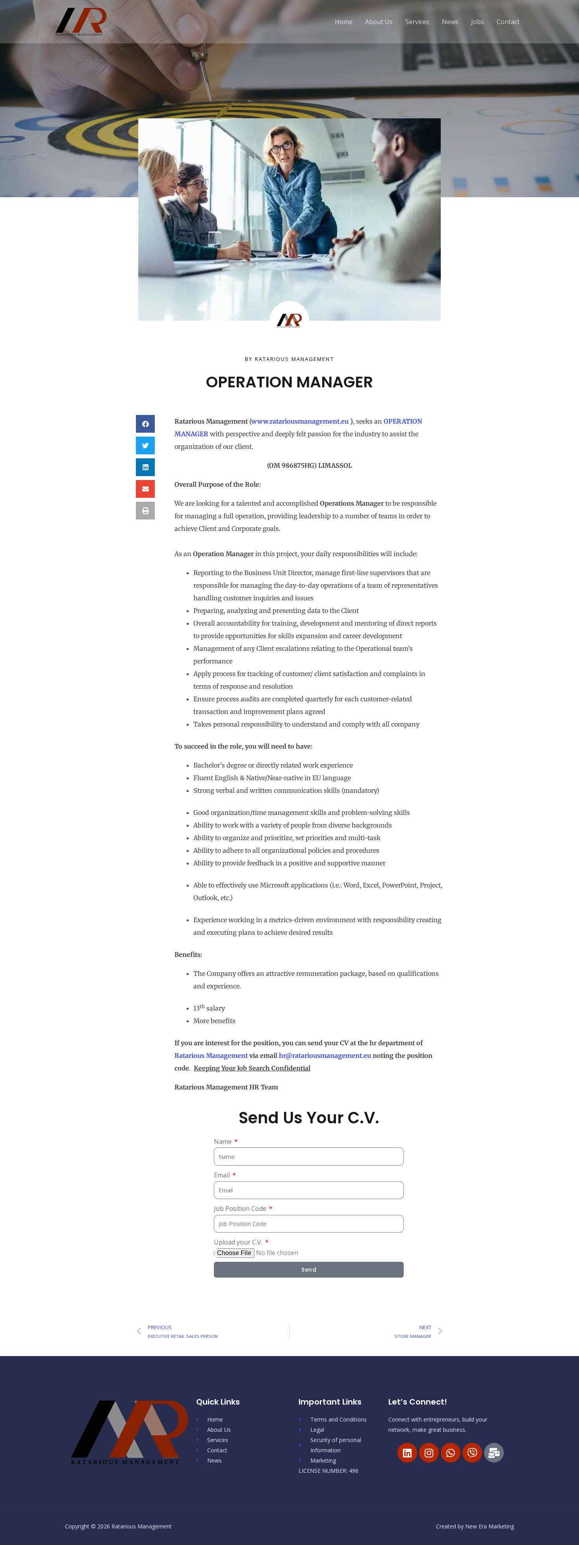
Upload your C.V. (239, 1242)
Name (223, 1141)
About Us (379, 21)
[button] (145, 424)
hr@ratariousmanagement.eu (325, 1055)
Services (417, 21)
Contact (508, 21)
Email (222, 1175)
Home (344, 21)
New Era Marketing (489, 1526)
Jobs (477, 21)
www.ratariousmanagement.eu (300, 421)
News (450, 21)
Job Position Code (241, 1208)
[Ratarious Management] (81, 21)
